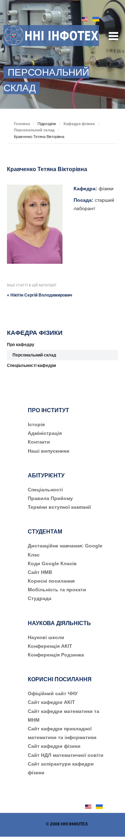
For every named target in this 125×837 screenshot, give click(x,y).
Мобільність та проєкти (57, 589)
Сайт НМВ (40, 572)
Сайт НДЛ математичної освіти (65, 755)
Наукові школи (46, 637)
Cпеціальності (45, 489)
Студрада (39, 598)
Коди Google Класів (52, 563)
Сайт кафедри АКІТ (51, 702)
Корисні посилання (51, 581)
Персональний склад (34, 130)
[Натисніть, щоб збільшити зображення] (34, 224)
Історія (36, 424)
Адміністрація (45, 433)
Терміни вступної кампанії (59, 507)
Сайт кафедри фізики (54, 746)
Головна (22, 124)
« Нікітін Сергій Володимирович (39, 295)
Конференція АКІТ (50, 646)
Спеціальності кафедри (31, 365)
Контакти (39, 442)
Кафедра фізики (79, 124)
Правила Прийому (50, 498)
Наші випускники (48, 451)
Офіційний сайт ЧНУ (53, 693)
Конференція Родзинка (56, 655)
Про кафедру (20, 344)
